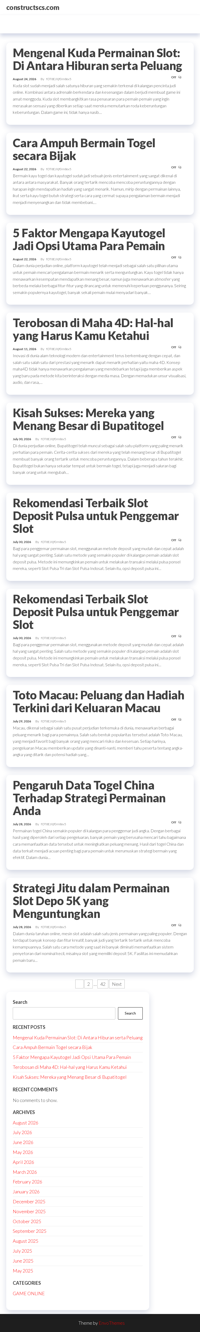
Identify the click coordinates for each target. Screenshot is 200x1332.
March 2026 (25, 1172)
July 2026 (22, 1132)
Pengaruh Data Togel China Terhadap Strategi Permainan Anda (89, 798)
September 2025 (29, 1231)
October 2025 (27, 1221)
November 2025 (29, 1211)
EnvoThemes (112, 1323)
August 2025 (25, 1241)
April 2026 (23, 1162)
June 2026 (23, 1142)
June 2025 (23, 1261)
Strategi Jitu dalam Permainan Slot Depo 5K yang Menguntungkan (91, 901)
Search (20, 1002)
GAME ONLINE (29, 1293)
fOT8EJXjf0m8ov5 (58, 79)
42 (102, 984)
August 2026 (25, 1122)
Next (117, 984)
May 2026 (23, 1152)
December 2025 (29, 1201)
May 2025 (23, 1271)
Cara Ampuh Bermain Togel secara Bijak (84, 149)
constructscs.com (32, 7)
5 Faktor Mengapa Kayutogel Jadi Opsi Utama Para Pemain (89, 239)
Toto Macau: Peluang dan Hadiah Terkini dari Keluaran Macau (98, 701)
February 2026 (27, 1181)
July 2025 (22, 1251)
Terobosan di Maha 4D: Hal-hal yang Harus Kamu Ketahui (93, 329)
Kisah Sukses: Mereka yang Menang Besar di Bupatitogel (88, 419)
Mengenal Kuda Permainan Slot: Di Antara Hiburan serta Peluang (97, 59)
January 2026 (26, 1191)
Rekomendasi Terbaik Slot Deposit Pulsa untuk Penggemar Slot (96, 515)
